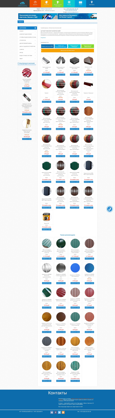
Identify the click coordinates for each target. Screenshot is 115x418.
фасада (81, 398)
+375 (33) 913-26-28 (71, 10)
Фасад (69, 4)
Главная (21, 21)
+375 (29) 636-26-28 (72, 9)
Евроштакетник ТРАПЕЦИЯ (74, 46)
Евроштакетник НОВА (47, 46)
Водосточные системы (58, 5)
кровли (76, 398)
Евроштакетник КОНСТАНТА (68, 50)
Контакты (91, 4)
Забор (80, 4)
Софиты (46, 4)
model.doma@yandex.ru (72, 12)
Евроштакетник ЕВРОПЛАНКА (88, 46)
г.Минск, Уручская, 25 (46, 8)
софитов (60, 399)
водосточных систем (88, 398)
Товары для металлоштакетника (61, 46)
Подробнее (43, 37)
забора (72, 398)
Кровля (35, 4)
